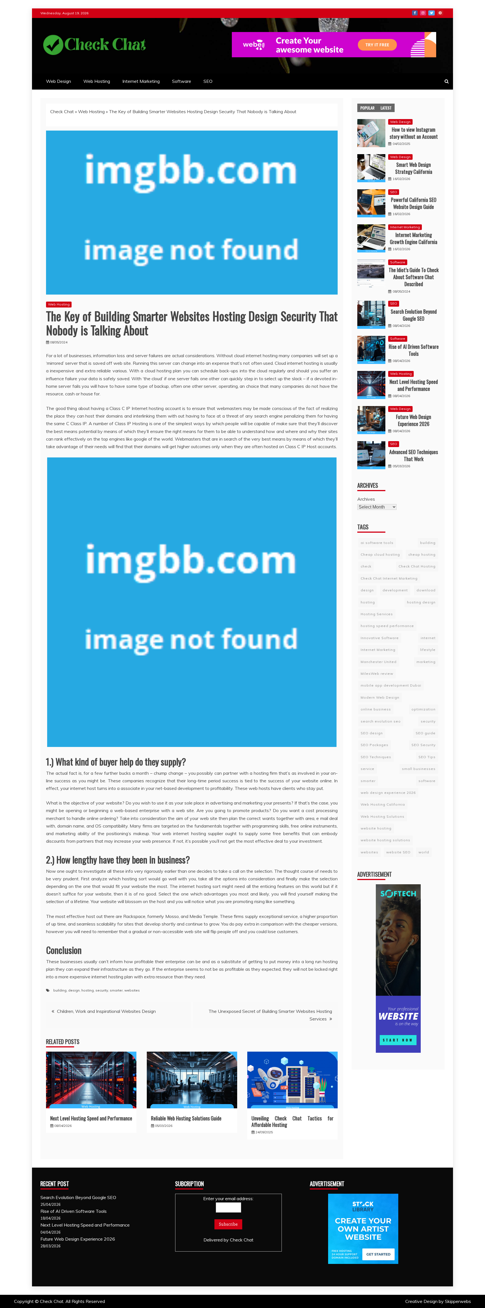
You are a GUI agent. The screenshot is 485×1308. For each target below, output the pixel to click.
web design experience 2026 (388, 792)
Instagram (423, 12)
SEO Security (423, 745)
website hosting (376, 828)
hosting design (421, 602)
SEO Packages (374, 745)
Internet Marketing (141, 81)
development (395, 590)
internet (428, 638)
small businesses (419, 769)
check (366, 566)
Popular (367, 108)
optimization (423, 709)
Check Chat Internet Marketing (389, 578)
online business (376, 709)
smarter (116, 990)
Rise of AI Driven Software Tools (414, 350)
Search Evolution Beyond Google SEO (414, 315)
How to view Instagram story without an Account (414, 133)
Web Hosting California (383, 804)
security (101, 990)
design (74, 990)
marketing (426, 662)
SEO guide (426, 733)
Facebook (415, 12)
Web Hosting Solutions (382, 816)
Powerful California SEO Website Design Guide (413, 203)
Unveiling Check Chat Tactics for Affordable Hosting (292, 1121)
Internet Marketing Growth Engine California (413, 238)
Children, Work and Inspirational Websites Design (106, 1011)
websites (132, 990)
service (367, 769)
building (60, 990)
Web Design (58, 81)
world (423, 852)
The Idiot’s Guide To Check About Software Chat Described (414, 277)
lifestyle (428, 650)
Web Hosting (96, 81)
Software (181, 81)
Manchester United (379, 662)
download (426, 590)
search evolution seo (381, 721)
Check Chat (62, 111)
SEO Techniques (376, 757)
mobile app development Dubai (391, 685)
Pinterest (440, 12)
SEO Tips (427, 757)
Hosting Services (377, 614)
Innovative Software (380, 638)
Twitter (431, 12)
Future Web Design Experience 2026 (413, 420)
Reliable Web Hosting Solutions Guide (186, 1118)
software (427, 781)
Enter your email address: (228, 1198)
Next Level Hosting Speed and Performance (91, 1118)
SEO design (372, 733)
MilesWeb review (377, 673)
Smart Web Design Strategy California (413, 168)
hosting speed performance (387, 626)
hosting (87, 990)
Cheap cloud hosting (380, 554)
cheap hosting (422, 554)
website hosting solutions (385, 840)
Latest (386, 108)
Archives (366, 499)
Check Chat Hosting (417, 566)
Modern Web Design (380, 697)
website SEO (398, 852)
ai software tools (377, 543)
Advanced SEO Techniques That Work (413, 455)
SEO (207, 81)
